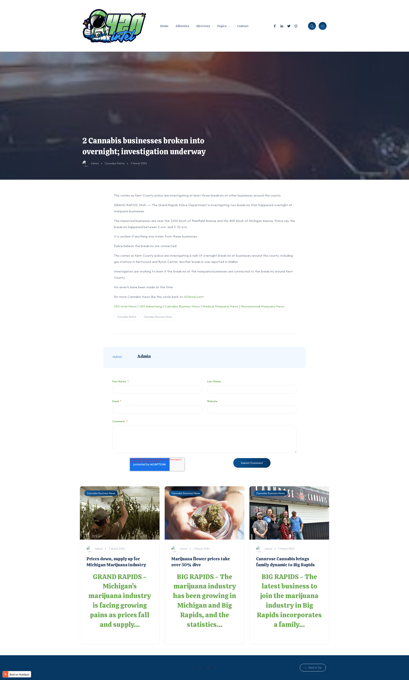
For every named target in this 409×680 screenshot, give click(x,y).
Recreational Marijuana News (262, 306)
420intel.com (193, 296)
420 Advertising (150, 306)
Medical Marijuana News (220, 306)
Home (164, 26)
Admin (95, 163)
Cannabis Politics (115, 163)
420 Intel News (125, 306)
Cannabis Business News (182, 306)
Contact (243, 26)
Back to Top (315, 667)
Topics (222, 26)
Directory (203, 26)
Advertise (182, 26)
